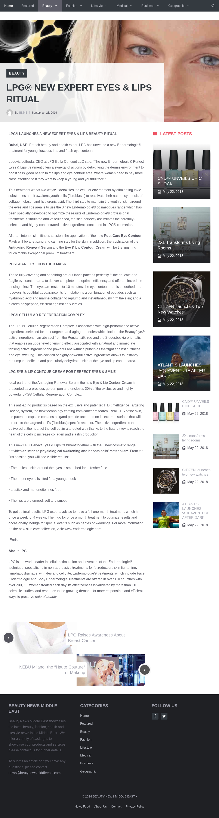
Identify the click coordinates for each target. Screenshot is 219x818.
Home (8, 5)
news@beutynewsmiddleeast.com (35, 773)
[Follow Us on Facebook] (155, 716)
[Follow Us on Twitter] (164, 716)
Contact (116, 806)
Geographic (176, 5)
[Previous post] (8, 637)
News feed (82, 806)
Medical (122, 5)
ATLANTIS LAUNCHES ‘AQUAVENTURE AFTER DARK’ (181, 370)
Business (147, 5)
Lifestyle (97, 5)
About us (100, 806)
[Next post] (144, 669)
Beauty (47, 5)
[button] (213, 6)
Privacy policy (135, 806)
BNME (23, 112)
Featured (27, 5)
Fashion (71, 5)
